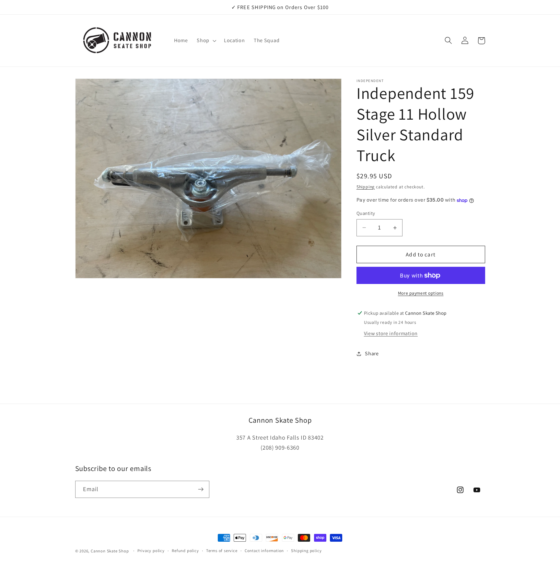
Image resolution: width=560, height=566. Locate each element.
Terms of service (222, 550)
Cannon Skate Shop (110, 551)
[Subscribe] (200, 489)
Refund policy (185, 550)
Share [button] (372, 353)
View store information (391, 333)
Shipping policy (306, 550)
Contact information (264, 550)
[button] (205, 40)
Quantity (365, 213)
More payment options (421, 293)
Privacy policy (151, 550)
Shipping (365, 187)
